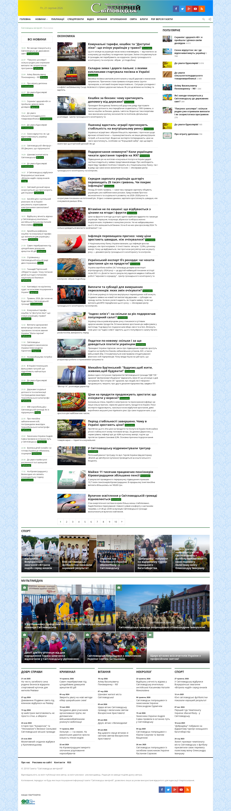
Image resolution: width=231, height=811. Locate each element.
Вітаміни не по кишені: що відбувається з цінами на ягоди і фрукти (119, 211)
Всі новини (37, 39)
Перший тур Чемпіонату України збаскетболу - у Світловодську (188, 713)
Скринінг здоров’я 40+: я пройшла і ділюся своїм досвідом (35, 104)
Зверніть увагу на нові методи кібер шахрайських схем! (76, 699)
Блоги (144, 19)
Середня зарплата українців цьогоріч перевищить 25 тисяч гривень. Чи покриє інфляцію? (119, 182)
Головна (25, 19)
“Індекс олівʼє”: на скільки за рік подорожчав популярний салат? (122, 315)
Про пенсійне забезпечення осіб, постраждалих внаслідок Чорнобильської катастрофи (35, 424)
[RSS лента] (202, 9)
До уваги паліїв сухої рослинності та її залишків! (34, 462)
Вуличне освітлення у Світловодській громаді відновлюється (122, 497)
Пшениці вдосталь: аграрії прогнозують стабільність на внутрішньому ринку (118, 126)
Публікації (57, 19)
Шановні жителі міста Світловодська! (34, 156)
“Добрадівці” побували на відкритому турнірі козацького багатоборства (191, 728)
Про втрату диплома (34, 84)
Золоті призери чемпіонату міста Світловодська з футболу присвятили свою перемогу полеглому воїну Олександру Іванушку (191, 747)
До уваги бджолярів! (34, 93)
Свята (133, 19)
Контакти (59, 762)
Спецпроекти (75, 19)
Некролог (144, 672)
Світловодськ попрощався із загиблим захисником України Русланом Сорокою (152, 750)
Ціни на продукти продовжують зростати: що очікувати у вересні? (122, 396)
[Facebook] (176, 9)
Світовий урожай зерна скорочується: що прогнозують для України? (36, 190)
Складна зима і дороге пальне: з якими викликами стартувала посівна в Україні (119, 70)
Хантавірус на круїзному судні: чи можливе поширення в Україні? (37, 289)
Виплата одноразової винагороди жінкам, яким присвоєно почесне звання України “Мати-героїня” (34, 330)
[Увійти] (210, 19)
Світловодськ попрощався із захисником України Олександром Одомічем (34, 346)
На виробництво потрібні (37, 358)
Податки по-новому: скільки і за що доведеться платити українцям (114, 342)
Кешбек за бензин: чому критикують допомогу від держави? (115, 99)
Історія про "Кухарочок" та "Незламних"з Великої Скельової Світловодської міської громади (38, 728)
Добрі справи (31, 672)
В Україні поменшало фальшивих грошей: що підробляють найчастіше (34, 369)
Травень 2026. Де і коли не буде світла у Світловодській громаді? (36, 301)
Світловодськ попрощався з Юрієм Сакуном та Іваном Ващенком (151, 734)
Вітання (102, 19)
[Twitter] (182, 9)
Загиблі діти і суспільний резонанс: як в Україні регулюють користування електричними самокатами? (36, 204)
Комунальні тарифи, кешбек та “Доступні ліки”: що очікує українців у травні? (35, 314)
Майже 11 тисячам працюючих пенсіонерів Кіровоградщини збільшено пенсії (120, 473)
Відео (90, 19)
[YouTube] (195, 9)
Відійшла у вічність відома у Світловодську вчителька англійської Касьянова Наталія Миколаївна (36, 220)
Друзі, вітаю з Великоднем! (112, 722)
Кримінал (67, 672)
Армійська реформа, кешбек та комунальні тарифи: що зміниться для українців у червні (36, 235)
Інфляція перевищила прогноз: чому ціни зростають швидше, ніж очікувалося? (119, 237)
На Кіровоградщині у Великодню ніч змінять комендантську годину (34, 475)
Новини (40, 19)
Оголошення (118, 19)
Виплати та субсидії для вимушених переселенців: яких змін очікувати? (115, 288)
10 (115, 521)
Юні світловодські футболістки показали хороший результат (191, 699)
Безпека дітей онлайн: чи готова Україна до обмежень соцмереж (36, 450)
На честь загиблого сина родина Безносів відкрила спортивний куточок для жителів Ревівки (35, 686)
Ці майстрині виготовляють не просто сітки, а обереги (38, 714)
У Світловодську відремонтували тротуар (119, 448)
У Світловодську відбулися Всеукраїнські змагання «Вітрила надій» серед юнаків (37, 176)
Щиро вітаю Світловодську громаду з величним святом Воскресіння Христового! (113, 710)
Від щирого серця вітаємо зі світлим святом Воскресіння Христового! (113, 735)
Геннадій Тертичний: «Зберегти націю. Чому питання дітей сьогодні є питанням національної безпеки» (36, 275)
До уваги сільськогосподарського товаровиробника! (36, 116)
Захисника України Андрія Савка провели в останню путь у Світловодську (36, 439)
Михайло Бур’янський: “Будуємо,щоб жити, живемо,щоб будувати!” (120, 369)
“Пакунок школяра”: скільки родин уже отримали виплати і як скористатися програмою (35, 64)
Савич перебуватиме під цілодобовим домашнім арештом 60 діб (36, 248)
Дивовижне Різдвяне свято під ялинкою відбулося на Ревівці (37, 702)
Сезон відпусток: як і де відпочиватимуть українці (35, 136)
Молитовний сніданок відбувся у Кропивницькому (38, 743)
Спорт (25, 531)
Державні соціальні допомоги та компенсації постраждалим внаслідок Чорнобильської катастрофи (35, 395)
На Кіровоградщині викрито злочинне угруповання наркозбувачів (75, 750)
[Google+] (189, 9)
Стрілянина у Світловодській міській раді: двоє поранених (34, 260)
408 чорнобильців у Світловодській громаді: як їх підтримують (35, 409)
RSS (69, 762)
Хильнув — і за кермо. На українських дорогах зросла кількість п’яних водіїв (75, 734)
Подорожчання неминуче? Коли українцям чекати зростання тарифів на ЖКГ (120, 153)
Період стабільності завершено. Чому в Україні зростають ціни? (117, 423)
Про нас (25, 762)
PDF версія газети (162, 19)
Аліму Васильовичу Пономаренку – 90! (34, 76)
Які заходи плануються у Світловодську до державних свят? (36, 51)
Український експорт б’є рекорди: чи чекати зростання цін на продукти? (121, 261)
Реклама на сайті (42, 762)
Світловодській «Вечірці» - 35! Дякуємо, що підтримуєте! (36, 147)
